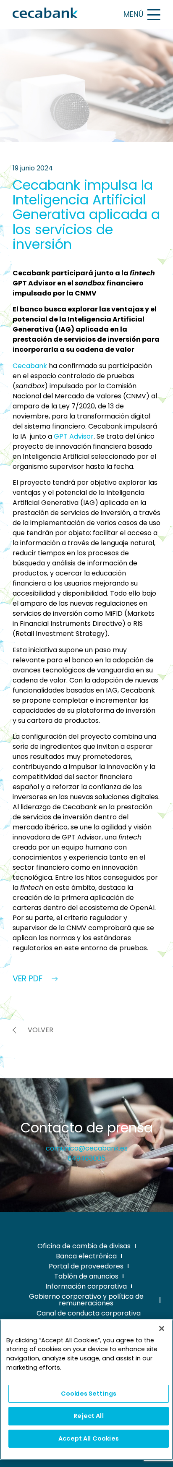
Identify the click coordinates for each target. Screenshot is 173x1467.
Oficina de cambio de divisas (84, 1246)
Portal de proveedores (86, 1266)
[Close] (161, 1328)
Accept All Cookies (88, 1438)
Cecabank (30, 366)
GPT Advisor (74, 436)
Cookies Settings (88, 1393)
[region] (86, 1389)
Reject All (88, 1416)
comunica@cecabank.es (87, 1148)
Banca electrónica (86, 1256)
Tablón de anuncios (86, 1276)
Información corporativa (86, 1286)
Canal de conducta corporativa (89, 1313)
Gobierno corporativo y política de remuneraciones (86, 1300)
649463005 (86, 1158)
